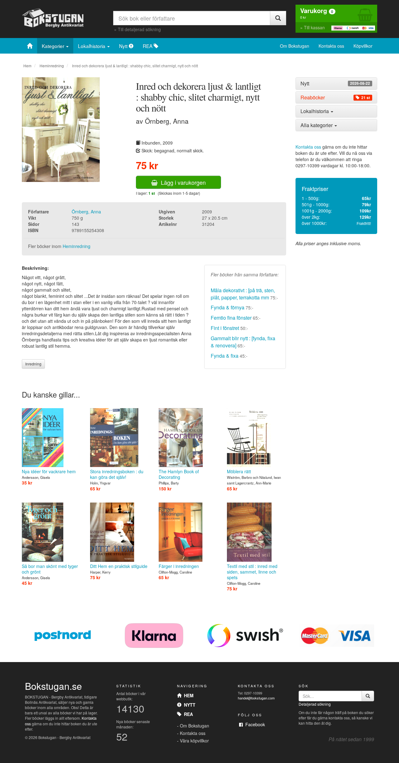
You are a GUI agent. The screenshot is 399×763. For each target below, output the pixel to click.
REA (148, 45)
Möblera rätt (239, 471)
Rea (187, 714)
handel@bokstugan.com (256, 697)
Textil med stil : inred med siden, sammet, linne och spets (252, 571)
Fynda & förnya (228, 307)
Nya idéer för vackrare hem (49, 471)
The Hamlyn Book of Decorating (179, 474)
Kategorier (53, 45)
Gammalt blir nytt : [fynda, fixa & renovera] (243, 342)
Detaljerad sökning (315, 704)
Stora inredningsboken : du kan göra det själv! (116, 474)
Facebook (254, 724)
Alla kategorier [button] (317, 125)
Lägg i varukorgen (182, 182)
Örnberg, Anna (86, 211)
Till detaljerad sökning (139, 29)
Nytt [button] (335, 83)
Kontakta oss (331, 46)
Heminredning (52, 65)
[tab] (336, 83)
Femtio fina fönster (231, 317)
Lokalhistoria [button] (315, 111)
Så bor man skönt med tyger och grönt (50, 569)
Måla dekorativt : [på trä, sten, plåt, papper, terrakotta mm (243, 294)
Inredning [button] (33, 363)
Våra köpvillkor (194, 740)
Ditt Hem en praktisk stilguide (118, 566)
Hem (27, 65)
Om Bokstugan (294, 46)
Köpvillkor (363, 46)
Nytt (124, 45)
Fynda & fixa (224, 355)
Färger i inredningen (179, 566)
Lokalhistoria (92, 45)
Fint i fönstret (225, 327)
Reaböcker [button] (335, 97)
